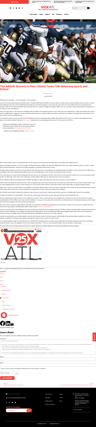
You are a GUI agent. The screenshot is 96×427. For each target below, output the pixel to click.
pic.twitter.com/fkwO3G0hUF (22, 128)
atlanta (3, 294)
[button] (2, 325)
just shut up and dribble (44, 206)
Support (47, 14)
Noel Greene (5, 298)
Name (2, 357)
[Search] (88, 8)
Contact (66, 14)
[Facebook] (10, 8)
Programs (59, 14)
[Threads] (22, 8)
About (41, 14)
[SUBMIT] (29, 410)
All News (2, 273)
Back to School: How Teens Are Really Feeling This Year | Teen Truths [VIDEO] (85, 2)
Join (53, 14)
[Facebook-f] (6, 402)
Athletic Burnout (6, 290)
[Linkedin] (19, 8)
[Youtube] (16, 8)
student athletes (6, 305)
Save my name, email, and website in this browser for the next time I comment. (23, 368)
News (1, 277)
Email (2, 362)
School (2, 281)
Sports (2, 284)
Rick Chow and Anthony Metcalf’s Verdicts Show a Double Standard (41, 2)
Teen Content (33, 14)
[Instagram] (13, 8)
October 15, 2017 (29, 131)
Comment (2, 338)
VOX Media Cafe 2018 (8, 309)
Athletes (4, 286)
